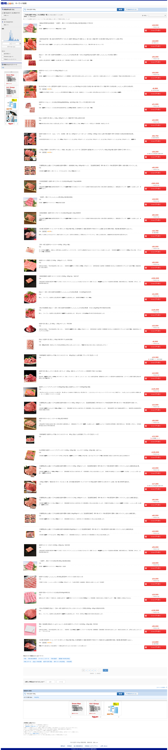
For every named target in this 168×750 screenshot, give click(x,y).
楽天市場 (7, 53)
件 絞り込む (11, 46)
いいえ (61, 681)
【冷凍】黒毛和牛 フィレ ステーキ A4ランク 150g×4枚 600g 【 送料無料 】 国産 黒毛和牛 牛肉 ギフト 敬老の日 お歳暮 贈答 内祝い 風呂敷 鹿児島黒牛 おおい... (86, 640)
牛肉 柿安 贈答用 (32, 658)
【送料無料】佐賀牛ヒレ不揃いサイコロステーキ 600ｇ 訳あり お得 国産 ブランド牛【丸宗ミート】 (69, 434)
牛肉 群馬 (69, 661)
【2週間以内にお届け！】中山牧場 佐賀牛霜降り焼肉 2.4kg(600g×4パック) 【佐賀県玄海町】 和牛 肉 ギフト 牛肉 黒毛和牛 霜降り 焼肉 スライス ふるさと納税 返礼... (87, 513)
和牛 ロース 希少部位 (59, 661)
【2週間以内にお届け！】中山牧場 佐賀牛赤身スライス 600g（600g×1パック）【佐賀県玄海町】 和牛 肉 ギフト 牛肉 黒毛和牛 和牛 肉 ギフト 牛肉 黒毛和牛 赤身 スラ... (88, 402)
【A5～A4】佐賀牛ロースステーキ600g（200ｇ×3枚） (55, 244)
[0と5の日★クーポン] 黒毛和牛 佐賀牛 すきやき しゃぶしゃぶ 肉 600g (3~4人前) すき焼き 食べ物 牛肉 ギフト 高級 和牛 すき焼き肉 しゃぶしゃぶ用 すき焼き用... (86, 86)
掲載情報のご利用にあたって (31, 726)
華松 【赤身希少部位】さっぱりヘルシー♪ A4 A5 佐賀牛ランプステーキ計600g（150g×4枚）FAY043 (68, 624)
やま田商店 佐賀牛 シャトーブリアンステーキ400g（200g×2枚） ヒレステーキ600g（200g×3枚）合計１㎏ (70, 450)
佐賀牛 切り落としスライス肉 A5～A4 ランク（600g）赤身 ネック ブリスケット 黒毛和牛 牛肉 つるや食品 (70, 371)
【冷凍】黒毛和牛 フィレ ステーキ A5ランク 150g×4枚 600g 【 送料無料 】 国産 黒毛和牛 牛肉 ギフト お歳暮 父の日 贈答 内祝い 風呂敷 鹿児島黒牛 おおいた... (86, 228)
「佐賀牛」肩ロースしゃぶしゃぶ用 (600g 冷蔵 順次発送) (56, 197)
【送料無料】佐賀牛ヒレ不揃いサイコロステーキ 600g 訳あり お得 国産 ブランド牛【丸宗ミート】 (68, 355)
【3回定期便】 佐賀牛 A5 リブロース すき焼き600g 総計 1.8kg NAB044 (60, 213)
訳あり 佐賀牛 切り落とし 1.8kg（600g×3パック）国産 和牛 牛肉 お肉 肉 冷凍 (62, 118)
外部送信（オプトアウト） (92, 746)
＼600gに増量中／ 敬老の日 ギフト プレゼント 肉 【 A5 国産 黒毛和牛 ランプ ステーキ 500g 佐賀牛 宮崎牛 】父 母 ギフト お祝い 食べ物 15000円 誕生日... (84, 482)
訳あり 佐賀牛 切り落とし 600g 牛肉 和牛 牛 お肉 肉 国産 (55, 339)
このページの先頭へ (161, 687)
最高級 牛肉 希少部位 (64, 658)
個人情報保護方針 (78, 746)
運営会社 (63, 746)
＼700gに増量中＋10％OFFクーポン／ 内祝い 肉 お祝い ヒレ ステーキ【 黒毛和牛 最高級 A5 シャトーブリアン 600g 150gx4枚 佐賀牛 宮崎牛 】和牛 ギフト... (85, 149)
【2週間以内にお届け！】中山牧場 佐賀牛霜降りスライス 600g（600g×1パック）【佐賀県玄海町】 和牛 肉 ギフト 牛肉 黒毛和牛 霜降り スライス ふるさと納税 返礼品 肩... (89, 466)
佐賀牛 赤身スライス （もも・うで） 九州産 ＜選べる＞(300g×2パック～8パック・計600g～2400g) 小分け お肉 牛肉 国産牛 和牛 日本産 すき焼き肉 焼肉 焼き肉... (86, 134)
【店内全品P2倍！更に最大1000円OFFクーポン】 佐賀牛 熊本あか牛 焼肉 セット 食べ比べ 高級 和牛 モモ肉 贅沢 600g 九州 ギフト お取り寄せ (81, 39)
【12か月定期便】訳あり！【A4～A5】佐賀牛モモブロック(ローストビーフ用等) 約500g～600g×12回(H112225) (71, 608)
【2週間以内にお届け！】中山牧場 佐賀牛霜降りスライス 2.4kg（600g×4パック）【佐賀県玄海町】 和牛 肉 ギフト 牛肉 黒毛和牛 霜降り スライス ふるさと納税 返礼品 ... (89, 497)
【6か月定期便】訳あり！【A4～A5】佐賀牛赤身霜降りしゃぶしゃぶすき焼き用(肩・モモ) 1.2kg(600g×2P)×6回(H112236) (75, 308)
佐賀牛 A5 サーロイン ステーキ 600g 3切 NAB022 (53, 418)
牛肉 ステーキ (27, 661)
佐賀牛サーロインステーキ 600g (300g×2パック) (53, 70)
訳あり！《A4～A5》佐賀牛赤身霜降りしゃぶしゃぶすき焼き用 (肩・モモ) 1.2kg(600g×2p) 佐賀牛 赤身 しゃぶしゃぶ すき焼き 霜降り (78, 54)
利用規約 (69, 746)
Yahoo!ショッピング (10, 59)
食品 (6, 24)
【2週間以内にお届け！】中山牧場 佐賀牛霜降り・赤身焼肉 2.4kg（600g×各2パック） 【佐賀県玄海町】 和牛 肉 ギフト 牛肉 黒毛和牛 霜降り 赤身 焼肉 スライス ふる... (88, 165)
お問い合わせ (104, 746)
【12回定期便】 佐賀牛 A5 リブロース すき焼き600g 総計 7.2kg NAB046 (60, 181)
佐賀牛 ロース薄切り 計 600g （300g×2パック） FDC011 (55, 260)
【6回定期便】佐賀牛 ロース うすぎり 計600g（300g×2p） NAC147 (59, 276)
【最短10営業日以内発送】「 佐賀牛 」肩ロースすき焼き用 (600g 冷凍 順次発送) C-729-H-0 (66, 23)
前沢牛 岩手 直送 (47, 661)
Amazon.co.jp (8, 56)
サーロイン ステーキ (43, 658)
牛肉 (6, 15)
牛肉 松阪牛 (54, 658)
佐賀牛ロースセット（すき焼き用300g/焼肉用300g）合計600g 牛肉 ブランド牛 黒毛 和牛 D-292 (67, 102)
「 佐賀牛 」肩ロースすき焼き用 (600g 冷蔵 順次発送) (55, 561)
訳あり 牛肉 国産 (37, 661)
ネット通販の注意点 (34, 733)
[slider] (2, 41)
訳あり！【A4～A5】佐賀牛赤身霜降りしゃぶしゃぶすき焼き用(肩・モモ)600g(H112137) (65, 292)
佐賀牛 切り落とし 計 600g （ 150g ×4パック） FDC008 (55, 323)
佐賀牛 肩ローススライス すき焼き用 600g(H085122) (54, 592)
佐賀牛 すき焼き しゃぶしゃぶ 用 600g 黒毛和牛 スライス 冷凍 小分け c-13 (61, 576)
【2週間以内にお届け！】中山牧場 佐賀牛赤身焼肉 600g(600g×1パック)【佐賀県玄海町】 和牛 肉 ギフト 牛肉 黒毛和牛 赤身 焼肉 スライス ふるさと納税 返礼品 (86, 529)
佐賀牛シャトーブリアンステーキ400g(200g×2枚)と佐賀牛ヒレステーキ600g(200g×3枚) (64, 387)
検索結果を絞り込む (132, 9)
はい (50, 681)
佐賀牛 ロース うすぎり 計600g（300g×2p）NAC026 (54, 545)
